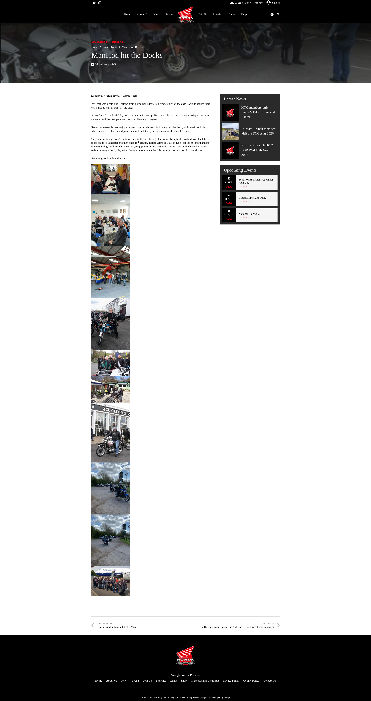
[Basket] (272, 14)
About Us (111, 680)
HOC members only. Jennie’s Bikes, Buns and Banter (258, 112)
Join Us (147, 680)
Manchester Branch (107, 41)
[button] (278, 14)
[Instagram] (99, 3)
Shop (184, 680)
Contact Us (269, 680)
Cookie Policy (251, 680)
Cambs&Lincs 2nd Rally (252, 197)
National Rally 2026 (250, 213)
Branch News (109, 46)
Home (94, 46)
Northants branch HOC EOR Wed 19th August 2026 (257, 150)
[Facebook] (94, 3)
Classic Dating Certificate (205, 680)
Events (135, 680)
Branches (161, 680)
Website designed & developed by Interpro (211, 697)
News (124, 680)
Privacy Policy (231, 680)
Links (173, 680)
